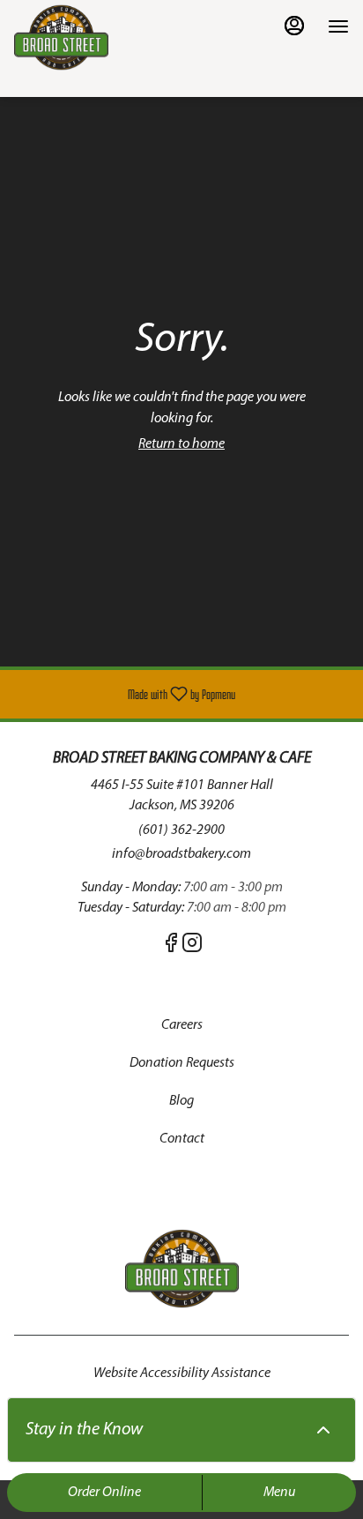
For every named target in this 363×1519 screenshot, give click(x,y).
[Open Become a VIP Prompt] (323, 1430)
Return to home (181, 444)
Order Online (104, 1492)
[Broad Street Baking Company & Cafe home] (93, 37)
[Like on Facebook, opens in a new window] (171, 947)
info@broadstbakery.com (181, 854)
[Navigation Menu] (338, 26)
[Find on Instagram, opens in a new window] (192, 947)
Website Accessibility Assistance (181, 1373)
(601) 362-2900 (181, 830)
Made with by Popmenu (124, 694)
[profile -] (294, 25)
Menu (279, 1492)
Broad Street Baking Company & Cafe (181, 1268)
